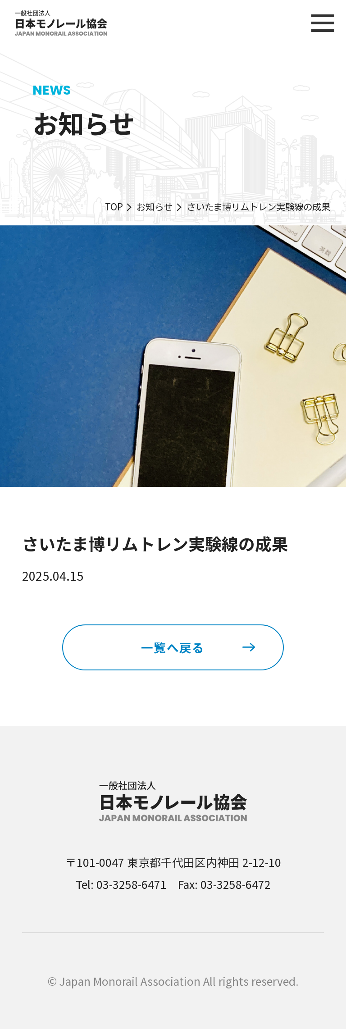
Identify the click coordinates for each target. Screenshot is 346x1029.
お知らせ (155, 206)
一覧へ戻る (173, 647)
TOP (114, 206)
